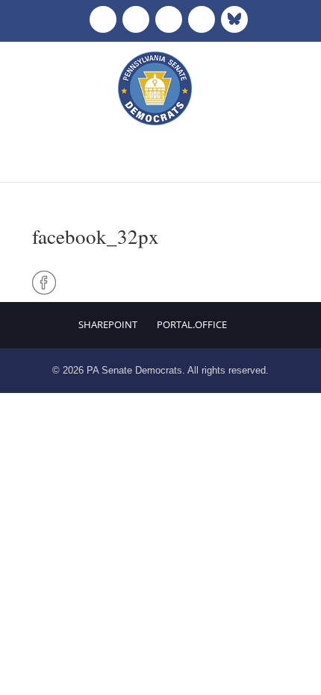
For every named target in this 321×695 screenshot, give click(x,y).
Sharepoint (107, 324)
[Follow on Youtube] (201, 19)
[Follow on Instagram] (168, 19)
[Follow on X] (135, 19)
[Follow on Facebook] (103, 19)
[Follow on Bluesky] (234, 19)
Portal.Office (192, 324)
